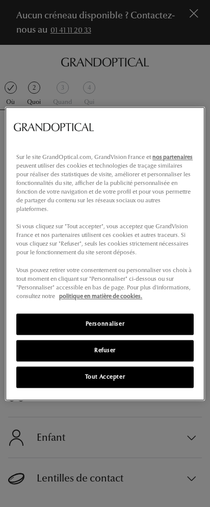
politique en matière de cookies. (100, 296)
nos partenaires (172, 157)
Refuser (105, 350)
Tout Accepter (105, 376)
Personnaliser (105, 323)
